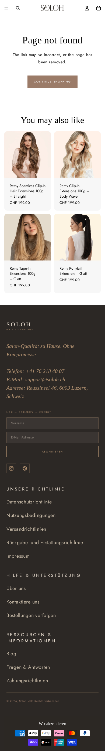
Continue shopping (52, 82)
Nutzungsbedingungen (31, 515)
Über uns (16, 588)
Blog (11, 653)
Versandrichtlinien (26, 529)
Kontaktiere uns (23, 601)
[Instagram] (11, 468)
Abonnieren (52, 451)
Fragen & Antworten (28, 667)
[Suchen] (18, 8)
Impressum (18, 556)
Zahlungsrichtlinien (27, 680)
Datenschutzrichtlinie (29, 501)
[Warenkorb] (98, 8)
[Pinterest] (25, 468)
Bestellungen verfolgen (31, 615)
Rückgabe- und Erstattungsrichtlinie (44, 542)
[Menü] (6, 8)
